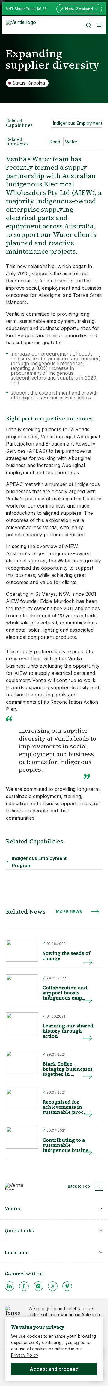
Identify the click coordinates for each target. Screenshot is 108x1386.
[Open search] (88, 25)
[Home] (22, 24)
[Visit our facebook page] (24, 1286)
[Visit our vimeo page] (67, 1286)
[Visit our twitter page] (53, 1286)
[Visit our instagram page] (38, 1286)
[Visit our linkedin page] (9, 1286)
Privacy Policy (24, 1355)
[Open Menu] (99, 25)
